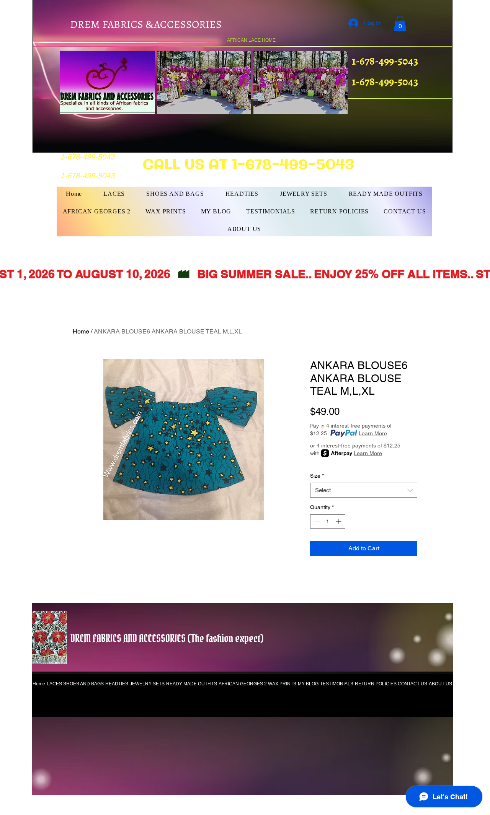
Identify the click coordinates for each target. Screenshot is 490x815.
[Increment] (339, 521)
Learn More (373, 433)
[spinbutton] (328, 521)
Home (81, 331)
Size (317, 476)
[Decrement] (316, 521)
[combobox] (363, 490)
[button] (400, 23)
